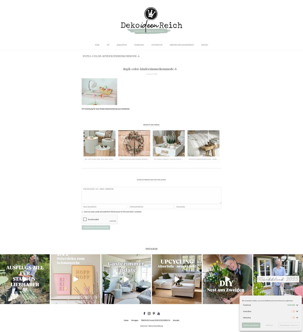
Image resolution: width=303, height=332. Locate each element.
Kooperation (157, 45)
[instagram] (149, 313)
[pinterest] (153, 313)
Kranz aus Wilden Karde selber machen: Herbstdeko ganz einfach (134, 159)
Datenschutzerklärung (156, 326)
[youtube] (158, 313)
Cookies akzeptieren (251, 325)
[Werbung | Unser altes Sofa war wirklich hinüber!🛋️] (177, 279)
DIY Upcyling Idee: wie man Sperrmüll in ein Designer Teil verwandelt (100, 159)
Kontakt (204, 45)
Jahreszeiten (122, 45)
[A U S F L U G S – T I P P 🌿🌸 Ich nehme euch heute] (25, 279)
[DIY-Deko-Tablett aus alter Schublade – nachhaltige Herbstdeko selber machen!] (169, 143)
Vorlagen (134, 320)
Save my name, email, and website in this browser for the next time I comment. (113, 212)
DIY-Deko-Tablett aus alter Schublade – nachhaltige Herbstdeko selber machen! (169, 159)
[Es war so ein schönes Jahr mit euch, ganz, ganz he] (278, 279)
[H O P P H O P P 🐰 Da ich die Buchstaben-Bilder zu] (75, 279)
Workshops (139, 45)
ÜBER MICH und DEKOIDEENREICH (182, 45)
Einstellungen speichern (289, 325)
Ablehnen (269, 325)
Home (97, 45)
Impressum (144, 326)
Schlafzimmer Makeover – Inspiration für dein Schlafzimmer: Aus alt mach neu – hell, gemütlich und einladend (204, 159)
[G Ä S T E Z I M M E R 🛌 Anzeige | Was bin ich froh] (126, 279)
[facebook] (144, 313)
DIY (108, 45)
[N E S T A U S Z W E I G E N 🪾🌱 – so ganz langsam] (227, 279)
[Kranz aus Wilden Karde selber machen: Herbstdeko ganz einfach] (134, 143)
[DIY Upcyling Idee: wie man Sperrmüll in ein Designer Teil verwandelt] (100, 143)
